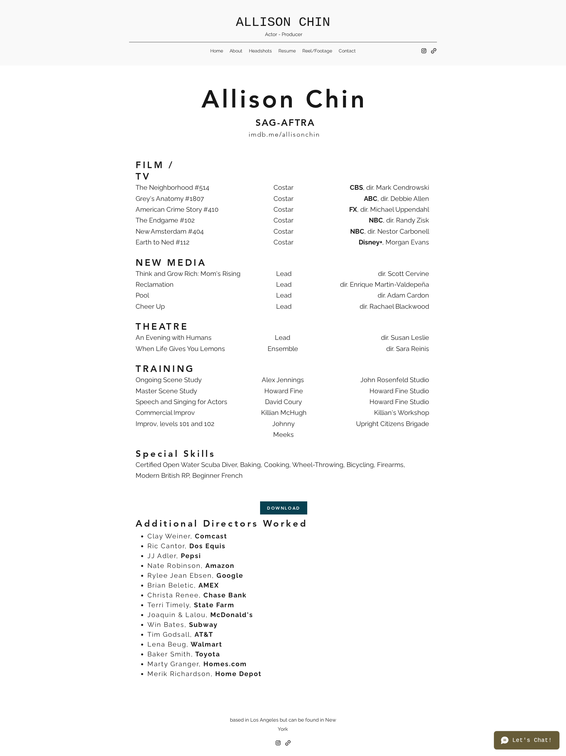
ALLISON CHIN (283, 22)
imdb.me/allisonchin (284, 134)
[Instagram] (424, 51)
